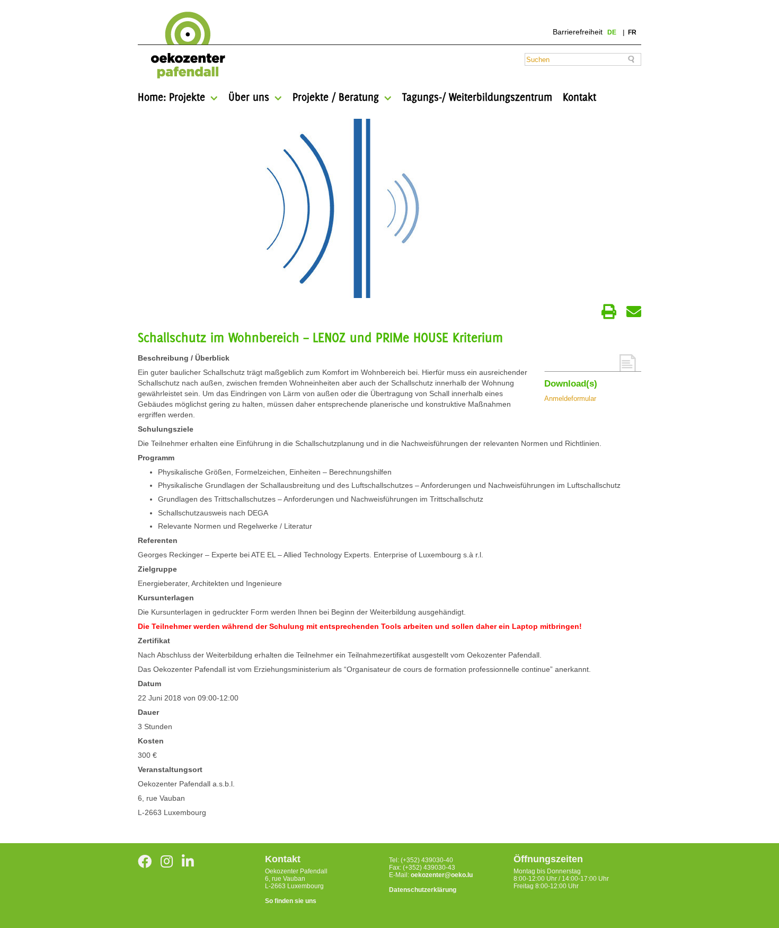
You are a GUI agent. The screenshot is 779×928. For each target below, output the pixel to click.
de (612, 32)
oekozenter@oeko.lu (442, 875)
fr (632, 32)
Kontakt (579, 97)
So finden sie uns (290, 901)
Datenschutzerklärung (422, 890)
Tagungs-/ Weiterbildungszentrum (477, 97)
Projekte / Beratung (336, 97)
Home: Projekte (171, 97)
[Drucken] (608, 311)
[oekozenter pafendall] (185, 46)
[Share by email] (633, 311)
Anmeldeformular (570, 398)
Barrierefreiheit (578, 32)
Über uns (248, 97)
